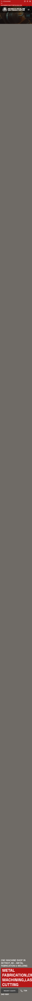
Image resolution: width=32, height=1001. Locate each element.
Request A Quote (9, 991)
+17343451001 (6, 1)
